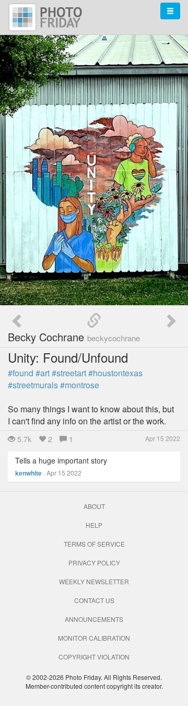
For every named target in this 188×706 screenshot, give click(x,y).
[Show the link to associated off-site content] (94, 320)
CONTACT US (94, 600)
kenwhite (28, 473)
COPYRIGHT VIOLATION (94, 656)
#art (43, 373)
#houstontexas (115, 373)
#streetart (69, 373)
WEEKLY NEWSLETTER (94, 581)
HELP (94, 524)
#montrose (79, 385)
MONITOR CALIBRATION (94, 637)
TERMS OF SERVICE (94, 543)
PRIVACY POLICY (94, 562)
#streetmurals (33, 385)
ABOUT (94, 506)
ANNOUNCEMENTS (94, 619)
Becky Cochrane (74, 336)
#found (20, 373)
